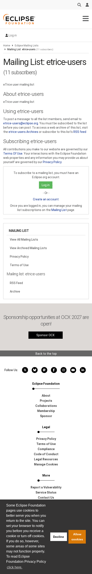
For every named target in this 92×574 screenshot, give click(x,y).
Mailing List (59, 210)
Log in (12, 35)
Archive (15, 291)
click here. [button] (14, 567)
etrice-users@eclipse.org (20, 123)
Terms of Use (19, 265)
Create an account (46, 199)
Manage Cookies (46, 464)
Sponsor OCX (45, 335)
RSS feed (79, 131)
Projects (46, 400)
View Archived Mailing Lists (28, 248)
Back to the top (46, 353)
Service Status (46, 492)
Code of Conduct (46, 454)
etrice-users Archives (23, 131)
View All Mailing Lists (24, 239)
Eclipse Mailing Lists (27, 45)
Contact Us (46, 497)
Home (6, 45)
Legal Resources (46, 459)
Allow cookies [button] (77, 536)
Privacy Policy (52, 162)
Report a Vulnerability (46, 487)
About (46, 395)
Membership (46, 411)
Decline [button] (58, 536)
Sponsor (46, 416)
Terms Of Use (12, 153)
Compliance (46, 449)
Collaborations (46, 406)
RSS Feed (16, 283)
